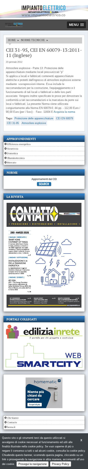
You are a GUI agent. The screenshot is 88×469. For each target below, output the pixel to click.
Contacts (12, 422)
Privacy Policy (60, 464)
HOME (12, 40)
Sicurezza (12, 148)
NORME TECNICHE (33, 40)
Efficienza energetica (18, 144)
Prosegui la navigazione (32, 464)
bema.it (11, 427)
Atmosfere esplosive (34, 123)
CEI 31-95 (13, 123)
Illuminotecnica (16, 158)
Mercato (11, 162)
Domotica (12, 153)
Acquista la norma (64, 111)
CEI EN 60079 (64, 118)
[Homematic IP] (44, 379)
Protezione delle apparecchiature (34, 118)
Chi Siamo (12, 417)
